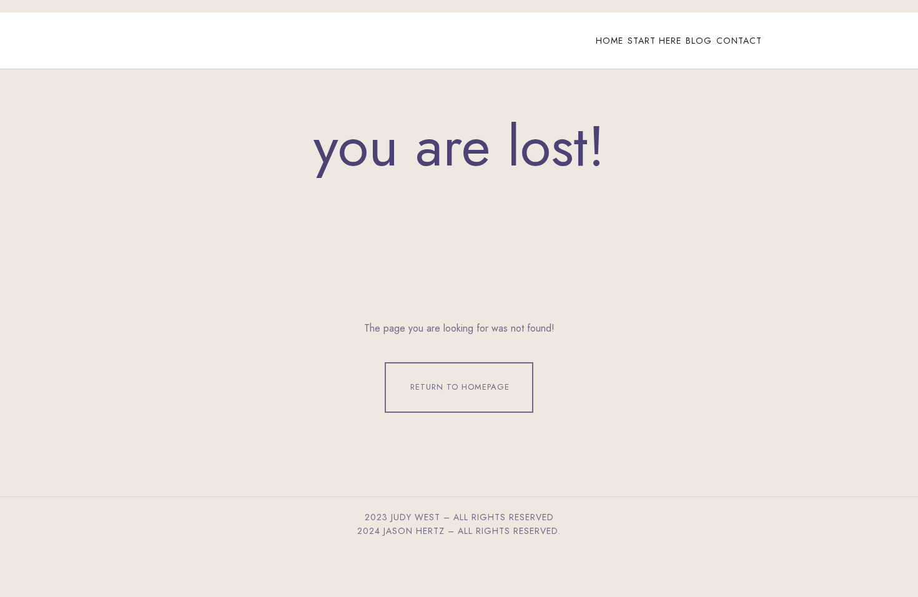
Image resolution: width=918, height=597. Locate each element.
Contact (739, 40)
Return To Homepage (460, 387)
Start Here (654, 40)
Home (609, 40)
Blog (699, 40)
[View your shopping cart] (808, 40)
